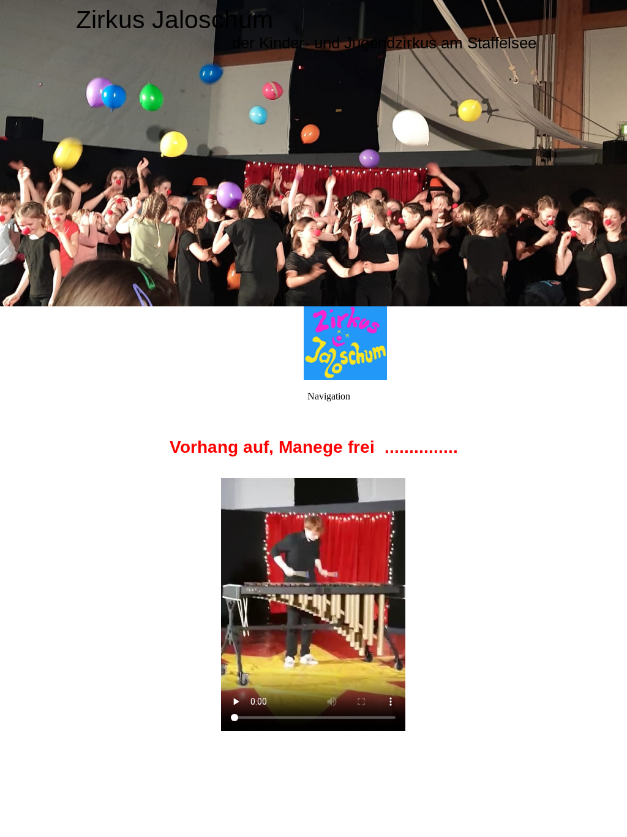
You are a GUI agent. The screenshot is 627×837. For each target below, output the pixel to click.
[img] (313, 153)
